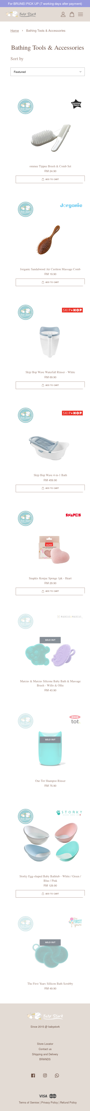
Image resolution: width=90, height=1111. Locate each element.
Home (14, 30)
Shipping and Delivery (45, 1054)
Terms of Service (29, 1102)
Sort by (17, 58)
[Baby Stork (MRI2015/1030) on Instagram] (45, 1077)
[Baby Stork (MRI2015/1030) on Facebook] (33, 1077)
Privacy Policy (49, 1102)
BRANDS (45, 1059)
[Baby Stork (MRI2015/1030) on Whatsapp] (57, 1077)
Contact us (45, 1049)
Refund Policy (68, 1102)
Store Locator (45, 1044)
